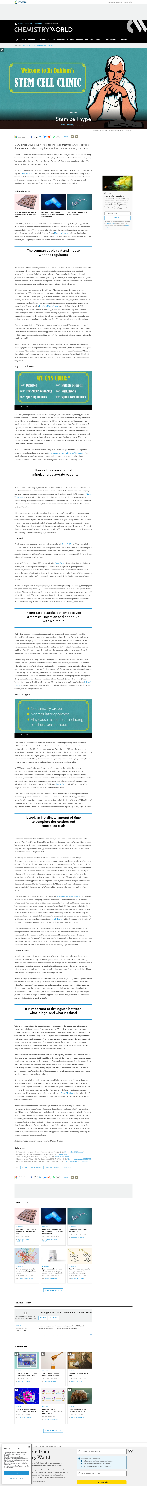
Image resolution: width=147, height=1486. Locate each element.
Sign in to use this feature (82, 132)
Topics (35, 1446)
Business (45, 1266)
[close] (91, 132)
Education (119, 2)
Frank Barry (61, 784)
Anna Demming (51, 1419)
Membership (128, 2)
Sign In (20, 24)
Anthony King (67, 125)
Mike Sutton (76, 1381)
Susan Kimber (67, 1093)
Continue (100, 1482)
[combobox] (57, 24)
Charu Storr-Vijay (49, 1240)
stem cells (67, 1167)
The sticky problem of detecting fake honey (50, 1374)
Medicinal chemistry (53, 1167)
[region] (17, 1464)
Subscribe (38, 24)
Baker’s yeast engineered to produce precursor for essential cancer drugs (79, 1271)
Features (73, 112)
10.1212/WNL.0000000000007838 (70, 1154)
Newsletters (26, 45)
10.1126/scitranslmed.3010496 (79, 1159)
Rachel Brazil (24, 1381)
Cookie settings (16, 1478)
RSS (60, 1446)
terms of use (110, 223)
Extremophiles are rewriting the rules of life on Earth (79, 1410)
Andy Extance (51, 1279)
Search (70, 23)
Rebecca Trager (78, 1237)
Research (19, 1227)
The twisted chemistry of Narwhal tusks (77, 213)
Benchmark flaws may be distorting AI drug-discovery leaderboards (52, 214)
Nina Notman (51, 1381)
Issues (42, 1446)
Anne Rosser (60, 563)
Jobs (34, 45)
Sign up (117, 218)
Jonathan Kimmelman (48, 306)
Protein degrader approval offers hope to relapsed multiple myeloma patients (52, 1271)
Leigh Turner (57, 919)
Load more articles (53, 1290)
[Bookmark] (76, 136)
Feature (19, 1371)
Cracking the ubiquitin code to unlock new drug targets (26, 1374)
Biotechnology (36, 1167)
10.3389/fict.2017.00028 (73, 1152)
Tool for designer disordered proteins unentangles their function (26, 1271)
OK (17, 1473)
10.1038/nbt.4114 (62, 1157)
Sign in (43, 1318)
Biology (24, 1167)
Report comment (66, 1335)
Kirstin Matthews (61, 233)
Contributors (51, 1446)
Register (28, 24)
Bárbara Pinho (77, 1417)
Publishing (111, 2)
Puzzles (50, 45)
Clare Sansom (24, 1417)
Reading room (41, 45)
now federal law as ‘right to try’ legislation (66, 453)
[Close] (29, 1447)
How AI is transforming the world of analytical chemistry (26, 1410)
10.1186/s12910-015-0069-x (76, 1161)
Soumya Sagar (77, 1279)
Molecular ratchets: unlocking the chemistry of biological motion (52, 1411)
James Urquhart (25, 1279)
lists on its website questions (68, 896)
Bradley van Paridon (22, 1240)
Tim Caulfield (26, 173)
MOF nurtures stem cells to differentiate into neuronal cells (25, 214)
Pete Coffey (67, 544)
